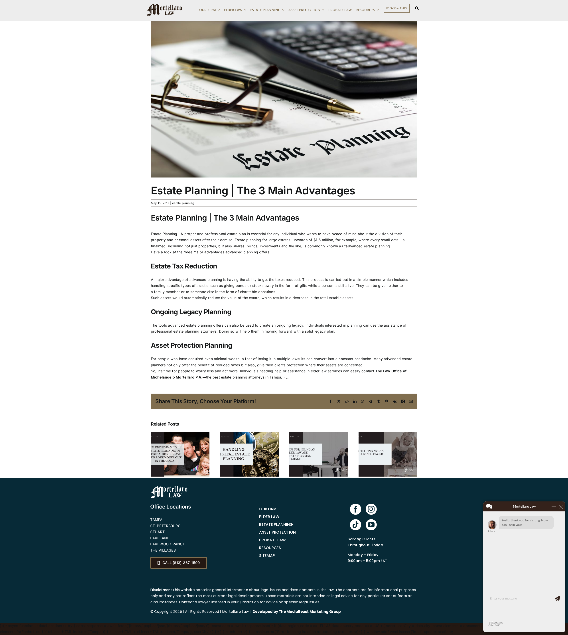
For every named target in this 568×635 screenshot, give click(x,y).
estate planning (183, 203)
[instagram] (371, 509)
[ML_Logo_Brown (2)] (164, 2)
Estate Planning (276, 524)
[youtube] (371, 524)
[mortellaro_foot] (169, 487)
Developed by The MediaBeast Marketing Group (297, 611)
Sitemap (267, 555)
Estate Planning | (165, 234)
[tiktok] (355, 524)
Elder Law (269, 516)
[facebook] (355, 509)
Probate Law (272, 540)
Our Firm (267, 509)
